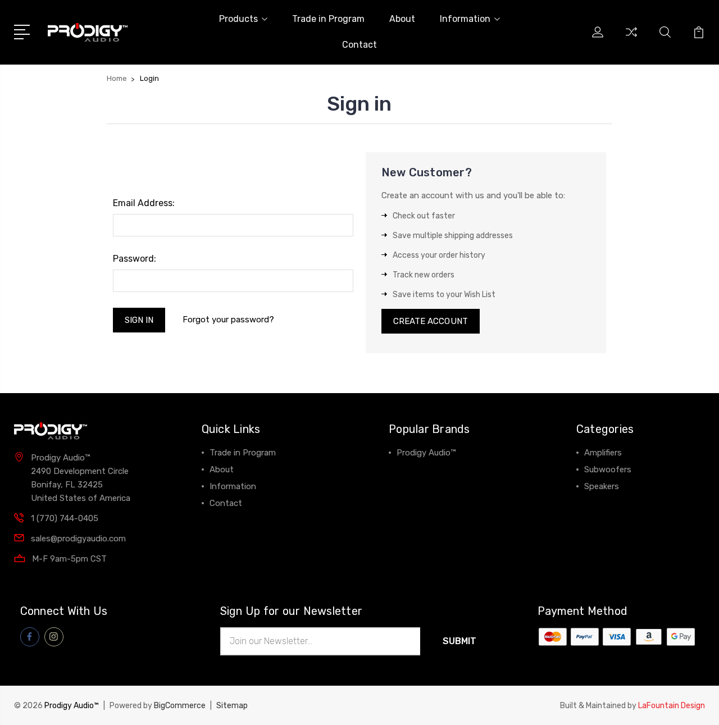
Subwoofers (607, 469)
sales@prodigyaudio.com (78, 539)
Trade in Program (328, 18)
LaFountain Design (671, 705)
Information (465, 18)
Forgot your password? (228, 319)
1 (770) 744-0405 (64, 518)
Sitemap (232, 705)
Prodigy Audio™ (426, 453)
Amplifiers (603, 453)
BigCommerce (180, 705)
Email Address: (144, 203)
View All (412, 469)
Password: (134, 258)
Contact (359, 44)
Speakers (601, 486)
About (402, 18)
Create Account (430, 321)
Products (238, 18)
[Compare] (631, 39)
